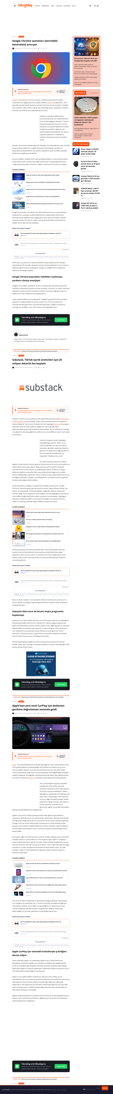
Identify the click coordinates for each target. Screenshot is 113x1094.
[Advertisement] (41, 1017)
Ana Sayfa (14, 36)
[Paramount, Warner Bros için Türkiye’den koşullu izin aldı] (86, 47)
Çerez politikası (63, 1089)
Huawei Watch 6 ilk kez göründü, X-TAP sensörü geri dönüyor (90, 178)
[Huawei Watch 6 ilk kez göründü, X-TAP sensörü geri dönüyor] (76, 178)
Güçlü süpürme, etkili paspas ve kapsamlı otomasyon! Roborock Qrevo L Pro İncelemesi (85, 66)
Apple (14, 765)
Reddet (98, 1088)
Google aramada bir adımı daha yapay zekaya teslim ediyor (85, 78)
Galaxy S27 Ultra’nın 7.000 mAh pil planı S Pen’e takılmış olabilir (89, 205)
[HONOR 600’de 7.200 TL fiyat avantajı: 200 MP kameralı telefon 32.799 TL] (76, 190)
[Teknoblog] (25, 5)
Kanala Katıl (61, 320)
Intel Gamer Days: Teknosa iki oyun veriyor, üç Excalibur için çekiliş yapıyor (85, 72)
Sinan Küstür (18, 48)
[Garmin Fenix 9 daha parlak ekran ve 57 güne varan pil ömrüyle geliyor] (76, 163)
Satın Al (23, 235)
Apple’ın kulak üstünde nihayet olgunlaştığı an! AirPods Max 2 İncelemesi (83, 135)
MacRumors (31, 778)
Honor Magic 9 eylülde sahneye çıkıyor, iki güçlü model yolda (90, 151)
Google (14, 100)
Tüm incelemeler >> (94, 92)
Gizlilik (58, 1089)
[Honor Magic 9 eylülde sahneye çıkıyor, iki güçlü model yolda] (76, 151)
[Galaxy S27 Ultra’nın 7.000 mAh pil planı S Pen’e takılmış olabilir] (76, 205)
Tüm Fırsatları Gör (40, 253)
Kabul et (105, 1088)
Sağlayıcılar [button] (53, 1089)
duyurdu (50, 103)
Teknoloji (21, 36)
